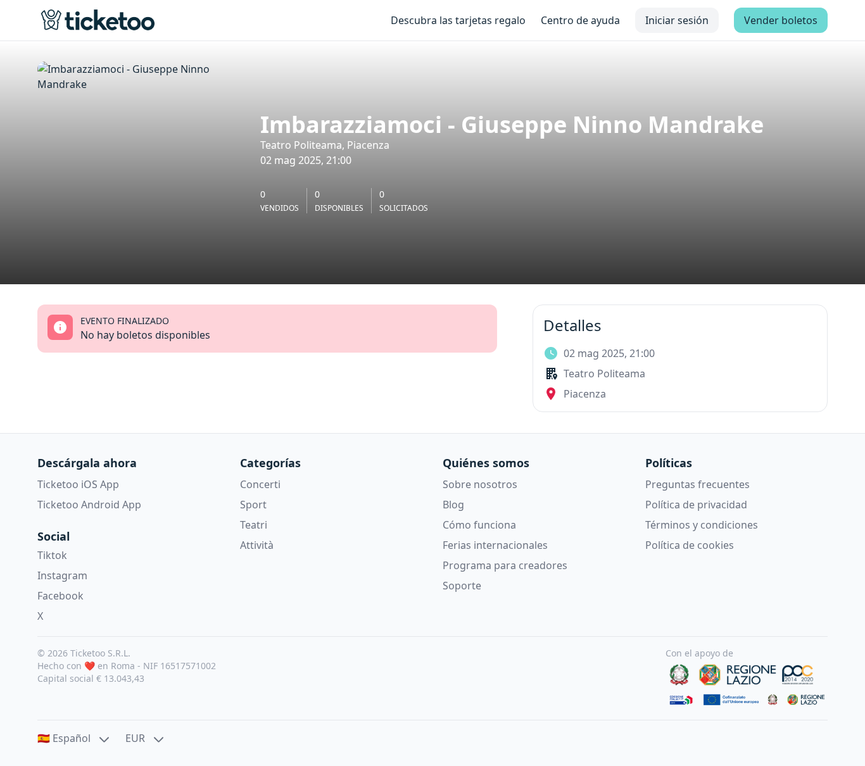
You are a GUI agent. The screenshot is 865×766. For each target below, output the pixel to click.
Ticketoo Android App (89, 505)
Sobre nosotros (480, 484)
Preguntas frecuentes (697, 484)
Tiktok (52, 555)
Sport (253, 505)
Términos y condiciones (701, 525)
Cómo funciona (479, 525)
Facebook (60, 596)
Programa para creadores (505, 565)
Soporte (462, 586)
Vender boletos (781, 20)
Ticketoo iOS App (78, 484)
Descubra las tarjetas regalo (458, 20)
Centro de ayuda (580, 20)
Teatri (253, 525)
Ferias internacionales (495, 545)
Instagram (62, 575)
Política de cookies (689, 545)
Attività (257, 545)
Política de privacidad (696, 505)
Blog (453, 505)
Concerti (260, 484)
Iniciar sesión (677, 20)
